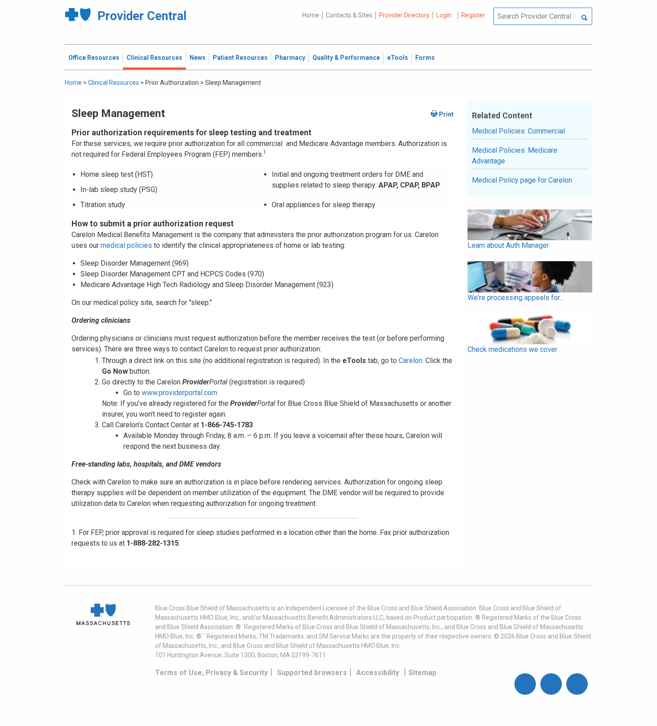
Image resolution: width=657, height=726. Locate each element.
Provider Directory (404, 15)
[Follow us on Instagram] (551, 684)
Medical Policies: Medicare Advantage (514, 155)
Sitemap (422, 672)
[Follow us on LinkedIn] (577, 684)
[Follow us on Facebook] (525, 684)
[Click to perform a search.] (584, 18)
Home (310, 15)
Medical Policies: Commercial (518, 131)
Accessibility (377, 672)
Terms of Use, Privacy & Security (211, 672)
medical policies (125, 245)
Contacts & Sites (349, 15)
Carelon (410, 360)
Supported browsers (312, 672)
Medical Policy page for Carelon (522, 180)
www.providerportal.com (179, 392)
